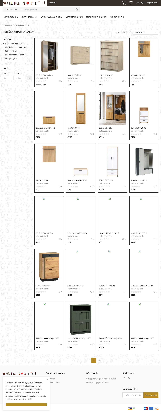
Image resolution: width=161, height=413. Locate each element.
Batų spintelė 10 (74, 75)
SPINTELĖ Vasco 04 (43, 285)
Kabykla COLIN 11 (43, 180)
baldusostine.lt (42, 78)
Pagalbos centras (53, 382)
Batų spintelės (11, 51)
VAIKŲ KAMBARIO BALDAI (51, 17)
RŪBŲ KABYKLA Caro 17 (109, 233)
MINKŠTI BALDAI (117, 17)
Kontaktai (53, 2)
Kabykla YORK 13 (138, 75)
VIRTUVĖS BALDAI (11, 17)
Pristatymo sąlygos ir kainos (97, 382)
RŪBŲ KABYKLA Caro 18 (77, 233)
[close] (47, 379)
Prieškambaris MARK (44, 233)
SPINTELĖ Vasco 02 (107, 285)
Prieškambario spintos (14, 55)
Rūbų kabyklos (11, 58)
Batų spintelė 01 (106, 75)
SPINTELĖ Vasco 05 (138, 233)
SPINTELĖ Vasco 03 (75, 285)
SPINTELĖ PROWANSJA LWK (47, 338)
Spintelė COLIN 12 (138, 128)
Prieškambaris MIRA (139, 180)
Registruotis (152, 2)
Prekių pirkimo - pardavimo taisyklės (101, 379)
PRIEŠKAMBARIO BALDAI (96, 17)
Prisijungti (140, 2)
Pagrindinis (7, 25)
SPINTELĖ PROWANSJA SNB (142, 285)
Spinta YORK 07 (105, 128)
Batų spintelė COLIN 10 (77, 180)
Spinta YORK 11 (74, 128)
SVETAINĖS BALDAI (29, 17)
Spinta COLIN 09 (106, 180)
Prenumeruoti (151, 395)
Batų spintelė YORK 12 (45, 128)
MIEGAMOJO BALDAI (74, 17)
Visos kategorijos (11, 9)
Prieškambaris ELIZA (44, 75)
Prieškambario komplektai (16, 47)
